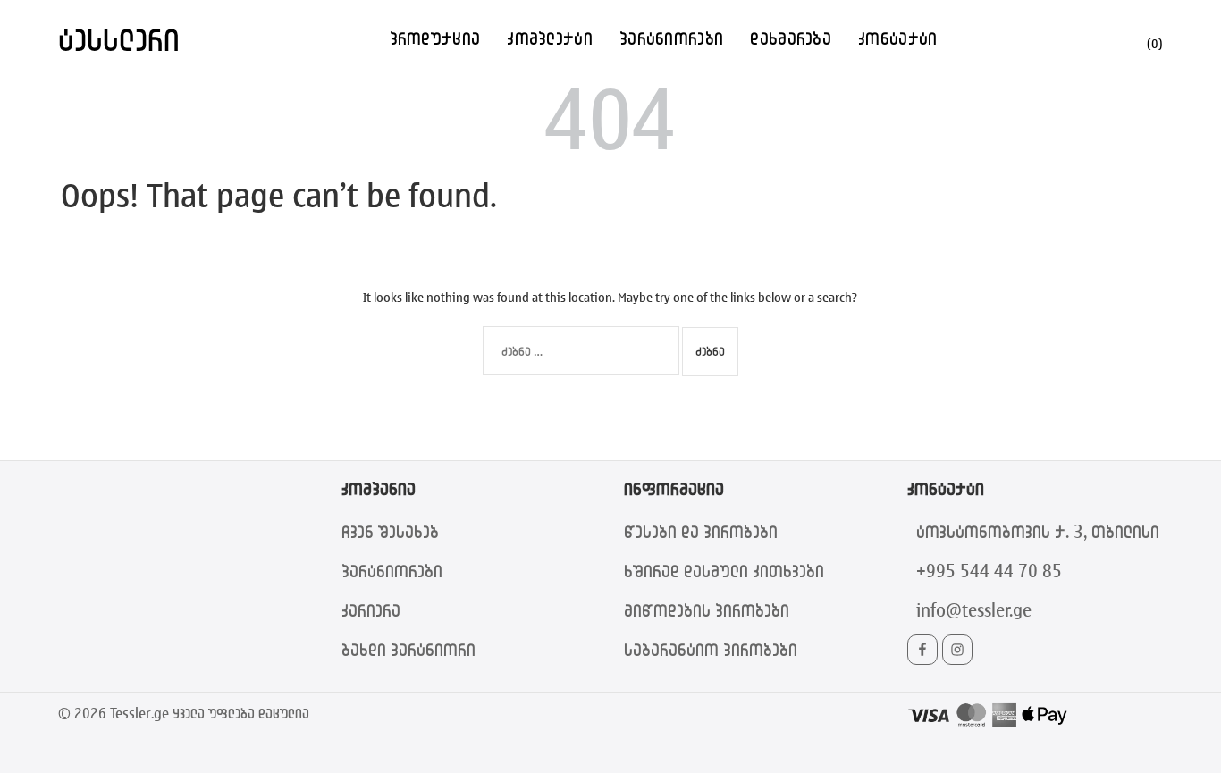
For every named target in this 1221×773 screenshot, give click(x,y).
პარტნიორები (671, 38)
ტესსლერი (119, 38)
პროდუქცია (435, 38)
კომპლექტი (550, 38)
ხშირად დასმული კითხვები (724, 570)
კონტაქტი (897, 38)
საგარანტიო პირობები (710, 649)
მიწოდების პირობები (706, 610)
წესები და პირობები (701, 531)
